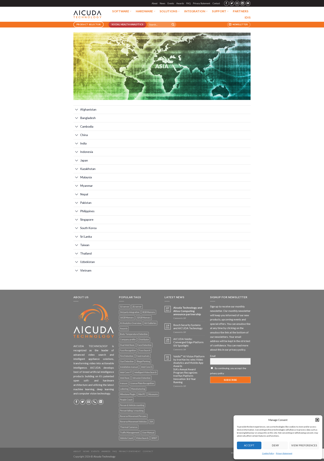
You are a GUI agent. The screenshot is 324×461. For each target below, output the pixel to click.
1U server (124, 306)
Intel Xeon (124, 378)
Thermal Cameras (128, 427)
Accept (249, 445)
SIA (151, 421)
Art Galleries (150, 323)
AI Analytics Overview (130, 323)
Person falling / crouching (131, 410)
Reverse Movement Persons (133, 416)
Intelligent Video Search (145, 372)
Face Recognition (128, 350)
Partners (240, 11)
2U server (137, 306)
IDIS (248, 17)
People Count (126, 399)
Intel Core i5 (146, 367)
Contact (216, 3)
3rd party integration (129, 312)
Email (212, 355)
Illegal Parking (143, 361)
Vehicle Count (126, 438)
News (162, 3)
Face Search (144, 350)
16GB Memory (127, 317)
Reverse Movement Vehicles (133, 421)
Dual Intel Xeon (127, 345)
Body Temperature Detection (134, 334)
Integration (194, 11)
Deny (275, 445)
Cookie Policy (268, 453)
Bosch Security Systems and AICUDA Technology (187, 326)
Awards (180, 3)
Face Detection (144, 345)
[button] (317, 420)
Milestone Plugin (127, 394)
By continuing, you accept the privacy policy (228, 371)
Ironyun (123, 383)
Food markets (143, 356)
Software (120, 11)
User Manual (148, 432)
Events (171, 3)
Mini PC (141, 394)
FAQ (188, 3)
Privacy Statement (284, 453)
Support (219, 11)
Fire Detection (126, 356)
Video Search (142, 438)
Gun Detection (127, 361)
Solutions (168, 11)
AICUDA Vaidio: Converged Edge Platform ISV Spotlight (188, 342)
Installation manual (129, 367)
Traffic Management (129, 432)
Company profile (128, 339)
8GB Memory (148, 312)
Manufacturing (138, 389)
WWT (154, 438)
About (154, 3)
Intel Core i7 (125, 372)
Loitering (124, 389)
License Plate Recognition (142, 383)
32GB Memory (144, 317)
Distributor (144, 339)
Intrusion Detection (141, 378)
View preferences (304, 445)
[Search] (173, 24)
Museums (153, 394)
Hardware (144, 11)
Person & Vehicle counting (132, 405)
